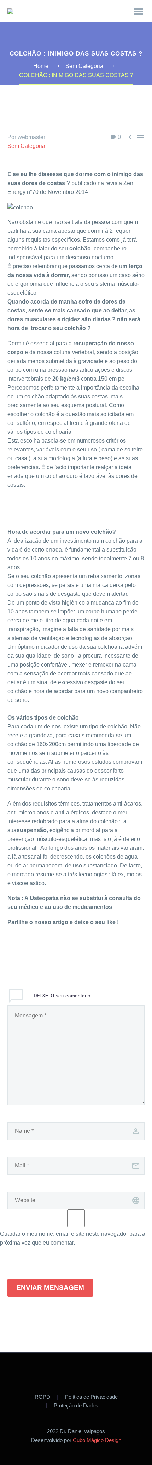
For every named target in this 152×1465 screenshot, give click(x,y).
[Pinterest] (44, 950)
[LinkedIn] (65, 950)
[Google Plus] (33, 950)
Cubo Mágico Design (97, 1440)
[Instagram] (85, 1371)
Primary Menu (138, 11)
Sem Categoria (26, 146)
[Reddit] (75, 950)
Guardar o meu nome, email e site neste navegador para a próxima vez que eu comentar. (72, 1238)
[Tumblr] (54, 950)
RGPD (42, 1397)
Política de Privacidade (91, 1397)
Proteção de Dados (76, 1405)
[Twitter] (22, 950)
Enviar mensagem (50, 1287)
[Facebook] (12, 950)
